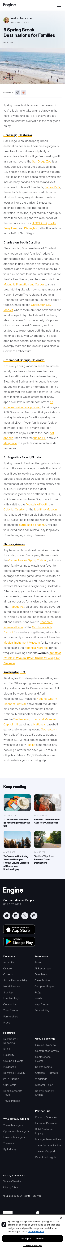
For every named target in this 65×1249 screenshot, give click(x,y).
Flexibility (8, 1054)
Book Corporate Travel (12, 1092)
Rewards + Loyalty (14, 1072)
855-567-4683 (12, 904)
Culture (7, 968)
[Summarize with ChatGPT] (17, 92)
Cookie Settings (32, 1245)
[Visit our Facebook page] (6, 915)
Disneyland (31, 228)
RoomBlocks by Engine (44, 1092)
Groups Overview (45, 1045)
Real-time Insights (46, 1157)
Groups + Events (13, 1060)
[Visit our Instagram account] (33, 915)
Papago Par (17, 606)
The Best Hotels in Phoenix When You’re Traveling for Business (32, 658)
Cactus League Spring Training (27, 560)
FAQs (37, 992)
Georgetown (49, 729)
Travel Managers (13, 1125)
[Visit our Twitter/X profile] (24, 915)
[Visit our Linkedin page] (15, 915)
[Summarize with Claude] (23, 92)
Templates (40, 974)
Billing (6, 1048)
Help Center (41, 1004)
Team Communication (48, 1145)
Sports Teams (43, 1066)
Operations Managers (16, 1131)
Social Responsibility (15, 980)
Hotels (38, 998)
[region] (32, 1231)
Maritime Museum (46, 509)
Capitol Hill (10, 724)
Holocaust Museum (43, 719)
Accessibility (41, 1010)
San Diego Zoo (41, 161)
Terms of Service (12, 1181)
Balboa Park (52, 187)
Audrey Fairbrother (22, 18)
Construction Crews (47, 1050)
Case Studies (42, 980)
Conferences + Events (44, 1058)
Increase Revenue (46, 1123)
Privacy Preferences (14, 1175)
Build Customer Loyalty (44, 1131)
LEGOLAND (39, 223)
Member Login (11, 998)
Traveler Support (45, 1151)
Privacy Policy (10, 1187)
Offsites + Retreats (46, 1072)
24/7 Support (11, 1078)
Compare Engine (44, 986)
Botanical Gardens (36, 647)
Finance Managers (14, 1137)
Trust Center (10, 1010)
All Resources (42, 968)
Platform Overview (46, 1117)
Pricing (38, 962)
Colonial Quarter (14, 509)
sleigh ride (10, 443)
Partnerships (10, 1016)
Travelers (8, 1143)
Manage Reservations (48, 1139)
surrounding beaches (32, 525)
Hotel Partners (11, 986)
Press (6, 1022)
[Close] (61, 1218)
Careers (8, 974)
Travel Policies (11, 1100)
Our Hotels (9, 1084)
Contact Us (10, 1004)
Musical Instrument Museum (21, 642)
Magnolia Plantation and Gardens (24, 284)
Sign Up (8, 992)
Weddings (41, 1078)
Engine (31, 744)
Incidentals (9, 1066)
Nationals (39, 724)
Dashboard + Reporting (11, 1040)
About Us (8, 962)
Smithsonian (21, 719)
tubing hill (39, 438)
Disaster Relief (44, 1084)
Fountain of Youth (36, 504)
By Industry (10, 1149)
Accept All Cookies (32, 1238)
